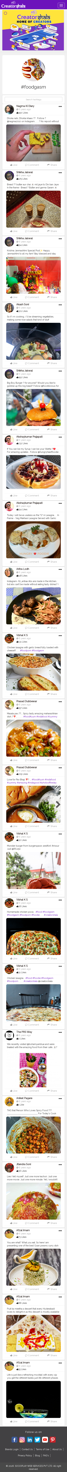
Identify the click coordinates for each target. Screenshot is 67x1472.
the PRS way (24, 1031)
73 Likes (22, 1237)
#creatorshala (51, 915)
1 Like (21, 1104)
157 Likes (22, 708)
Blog (37, 1455)
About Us (57, 1449)
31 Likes (22, 972)
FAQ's (46, 1455)
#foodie (35, 915)
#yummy (52, 716)
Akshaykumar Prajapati (29, 436)
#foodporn (25, 650)
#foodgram (48, 912)
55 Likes (22, 1369)
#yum (33, 716)
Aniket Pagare (24, 1098)
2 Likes (21, 1038)
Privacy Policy (25, 1455)
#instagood (33, 782)
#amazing (22, 782)
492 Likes (23, 377)
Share (53, 165)
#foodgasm (38, 650)
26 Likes (22, 906)
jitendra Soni (23, 1164)
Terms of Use (42, 1449)
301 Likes (23, 311)
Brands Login (12, 1449)
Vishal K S (22, 635)
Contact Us (27, 1449)
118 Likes (22, 575)
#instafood (41, 716)
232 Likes (23, 443)
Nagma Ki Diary (25, 106)
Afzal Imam (23, 1230)
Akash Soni (22, 304)
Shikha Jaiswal (24, 172)
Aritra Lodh (22, 569)
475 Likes (23, 179)
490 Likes (23, 113)
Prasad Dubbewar (26, 701)
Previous (9, 143)
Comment (33, 165)
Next (58, 143)
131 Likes (22, 642)
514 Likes (22, 245)
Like (14, 165)
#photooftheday (48, 782)
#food (26, 716)
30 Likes (22, 840)
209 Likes (23, 774)
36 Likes (22, 1171)
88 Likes (22, 1303)
